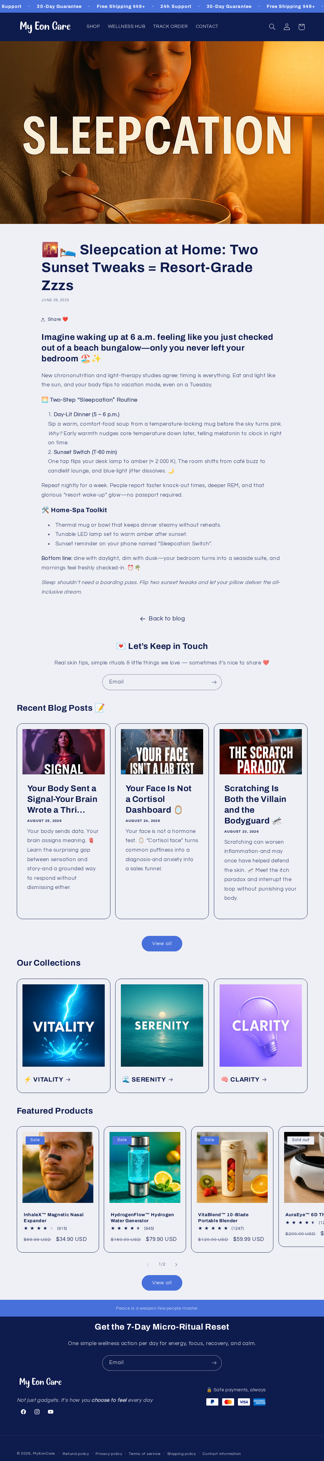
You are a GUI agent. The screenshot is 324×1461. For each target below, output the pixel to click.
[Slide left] (148, 1265)
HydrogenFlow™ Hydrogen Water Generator (142, 1217)
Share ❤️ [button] (58, 319)
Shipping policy (181, 1454)
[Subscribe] (214, 682)
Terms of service (145, 1454)
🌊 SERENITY (144, 1079)
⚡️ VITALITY (44, 1079)
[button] (272, 27)
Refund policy (76, 1454)
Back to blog (167, 619)
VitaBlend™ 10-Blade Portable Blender (223, 1217)
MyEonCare (44, 1453)
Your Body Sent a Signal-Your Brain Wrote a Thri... (62, 799)
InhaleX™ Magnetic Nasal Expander (54, 1217)
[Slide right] (176, 1265)
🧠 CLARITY (240, 1079)
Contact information (221, 1454)
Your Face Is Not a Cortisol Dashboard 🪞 (159, 799)
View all (161, 943)
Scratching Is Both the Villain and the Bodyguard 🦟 (255, 804)
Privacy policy (109, 1454)
